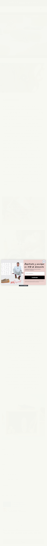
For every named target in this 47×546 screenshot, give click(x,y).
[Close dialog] (44, 261)
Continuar (35, 277)
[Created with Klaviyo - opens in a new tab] (23, 285)
